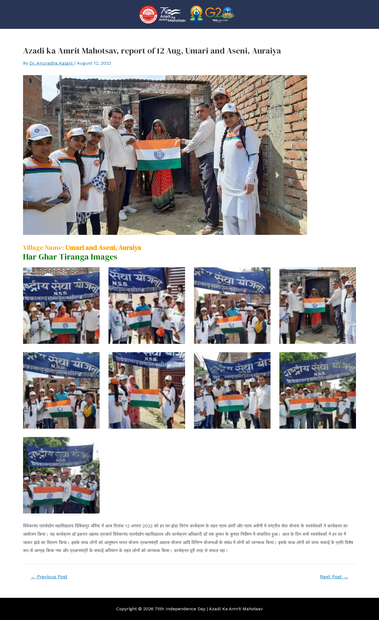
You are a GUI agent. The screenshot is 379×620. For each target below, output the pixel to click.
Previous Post (49, 577)
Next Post (334, 577)
